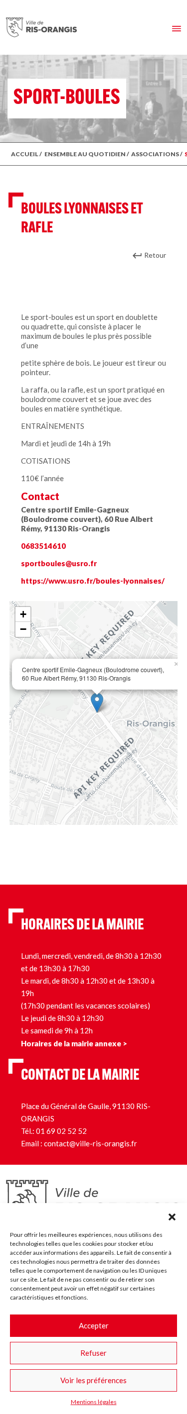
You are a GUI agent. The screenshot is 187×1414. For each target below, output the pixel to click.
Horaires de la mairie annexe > (74, 1043)
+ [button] (23, 614)
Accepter (94, 1325)
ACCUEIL (24, 154)
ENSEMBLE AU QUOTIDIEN (85, 154)
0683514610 (43, 545)
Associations (155, 154)
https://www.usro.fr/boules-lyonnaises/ (93, 580)
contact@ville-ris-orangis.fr (90, 1143)
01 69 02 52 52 (61, 1130)
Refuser (93, 1352)
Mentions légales (94, 1402)
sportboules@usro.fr (59, 563)
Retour (155, 255)
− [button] (23, 629)
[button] (172, 1215)
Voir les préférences (93, 1380)
